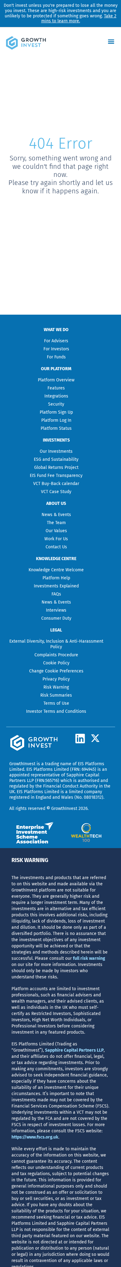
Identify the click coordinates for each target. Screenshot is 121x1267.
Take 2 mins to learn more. (79, 18)
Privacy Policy (56, 679)
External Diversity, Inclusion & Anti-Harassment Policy (56, 644)
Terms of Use (56, 703)
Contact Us (56, 547)
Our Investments (56, 451)
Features (56, 388)
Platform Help (56, 578)
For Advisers (56, 341)
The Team (56, 522)
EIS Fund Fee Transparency (56, 475)
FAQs (56, 594)
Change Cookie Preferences (56, 671)
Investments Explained (56, 586)
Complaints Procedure (56, 655)
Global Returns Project (56, 467)
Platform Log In (56, 420)
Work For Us (56, 538)
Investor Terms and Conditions (56, 711)
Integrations (56, 396)
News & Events (56, 514)
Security (56, 404)
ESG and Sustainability (56, 459)
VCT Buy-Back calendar (56, 483)
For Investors (56, 349)
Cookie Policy (56, 663)
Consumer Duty (56, 618)
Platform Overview (56, 380)
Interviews (56, 610)
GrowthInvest (22, 763)
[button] (111, 41)
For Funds (56, 357)
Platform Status (56, 428)
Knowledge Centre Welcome (56, 570)
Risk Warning (56, 687)
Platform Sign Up (56, 412)
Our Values (56, 530)
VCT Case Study (56, 491)
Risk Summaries (56, 695)
